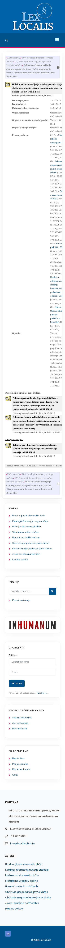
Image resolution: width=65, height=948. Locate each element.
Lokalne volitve (20, 559)
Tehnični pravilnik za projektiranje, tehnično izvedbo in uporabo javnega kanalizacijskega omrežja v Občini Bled (35, 449)
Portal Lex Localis (21, 769)
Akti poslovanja (20, 723)
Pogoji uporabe (20, 764)
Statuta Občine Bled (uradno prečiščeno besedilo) (56, 314)
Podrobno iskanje (21, 600)
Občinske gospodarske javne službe (30, 543)
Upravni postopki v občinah (26, 537)
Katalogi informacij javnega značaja (30, 521)
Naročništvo (18, 758)
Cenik (15, 775)
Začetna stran (13, 57)
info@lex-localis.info (22, 843)
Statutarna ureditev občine (25, 532)
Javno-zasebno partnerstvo (26, 554)
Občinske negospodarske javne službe (31, 548)
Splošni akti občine (21, 717)
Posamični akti (19, 728)
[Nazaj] (58, 67)
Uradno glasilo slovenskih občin (28, 515)
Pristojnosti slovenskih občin (26, 526)
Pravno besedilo (46, 465)
